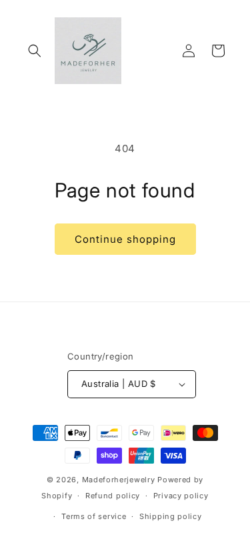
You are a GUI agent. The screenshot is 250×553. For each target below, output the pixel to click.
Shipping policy (170, 516)
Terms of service (93, 516)
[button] (34, 50)
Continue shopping (125, 239)
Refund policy (112, 495)
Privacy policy (181, 495)
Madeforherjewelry (118, 479)
